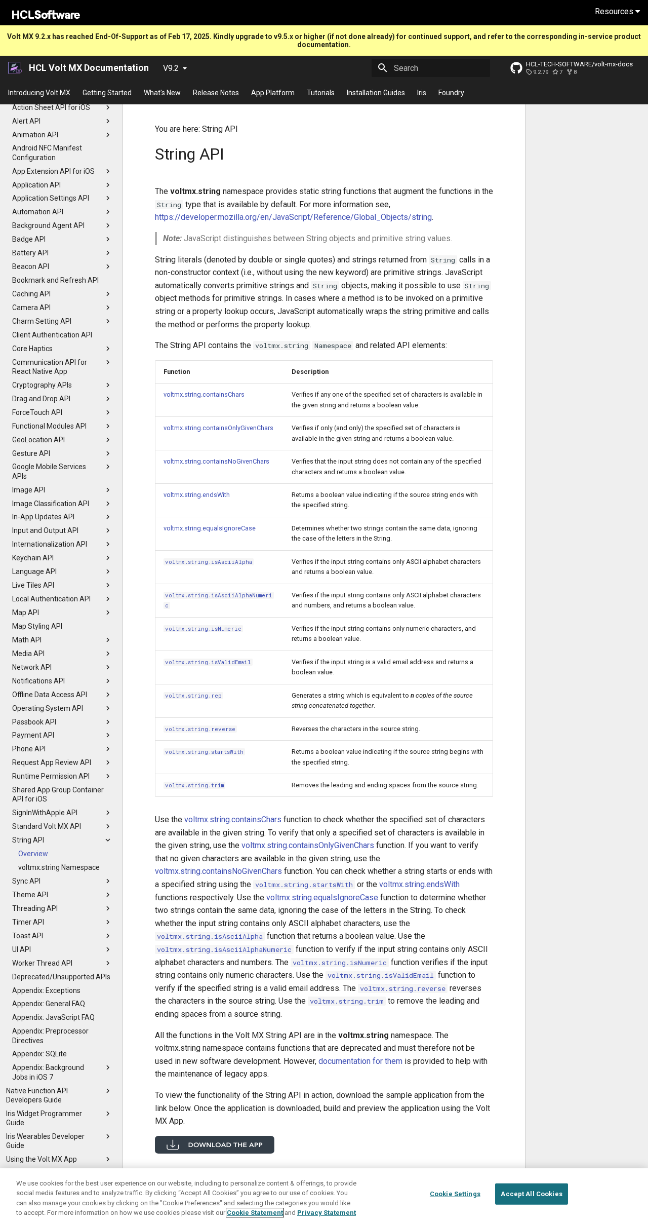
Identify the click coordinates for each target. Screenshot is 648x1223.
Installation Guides (376, 93)
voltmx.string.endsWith (197, 495)
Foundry (451, 93)
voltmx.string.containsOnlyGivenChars (218, 428)
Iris (421, 93)
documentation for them (360, 1061)
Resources (615, 11)
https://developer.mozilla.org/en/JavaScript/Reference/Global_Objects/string (293, 217)
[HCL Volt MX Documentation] (15, 68)
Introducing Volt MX (39, 93)
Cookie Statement (255, 1212)
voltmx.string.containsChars (204, 394)
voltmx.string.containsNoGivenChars (216, 461)
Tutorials (321, 93)
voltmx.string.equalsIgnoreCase (210, 528)
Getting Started (107, 93)
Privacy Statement (326, 1212)
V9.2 (171, 68)
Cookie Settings (455, 1194)
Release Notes (216, 93)
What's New (162, 93)
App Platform (273, 93)
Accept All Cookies (531, 1194)
